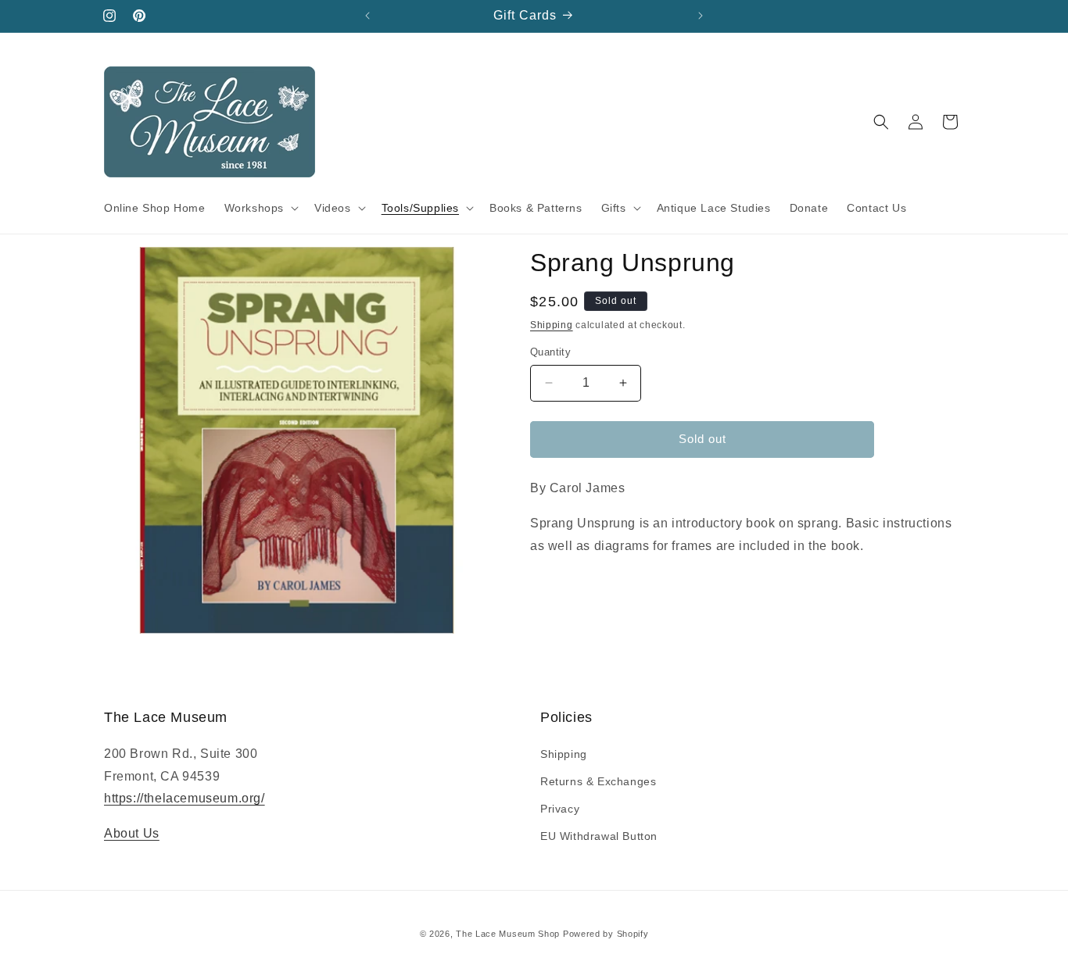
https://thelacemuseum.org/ (184, 798)
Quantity (550, 352)
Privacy (559, 808)
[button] (260, 207)
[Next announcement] (700, 15)
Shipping (551, 325)
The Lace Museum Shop (508, 933)
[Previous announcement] (367, 15)
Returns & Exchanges (598, 781)
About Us (131, 833)
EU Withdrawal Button (599, 836)
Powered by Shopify (606, 933)
